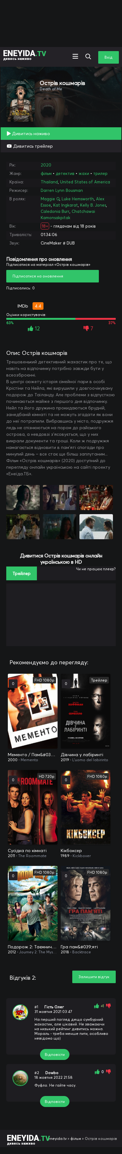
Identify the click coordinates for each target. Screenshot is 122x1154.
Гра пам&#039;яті (79, 947)
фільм (46, 173)
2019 (65, 759)
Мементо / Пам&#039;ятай (33, 754)
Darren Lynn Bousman (62, 190)
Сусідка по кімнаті (27, 850)
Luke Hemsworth (78, 198)
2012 (12, 952)
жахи (84, 173)
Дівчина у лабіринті (82, 754)
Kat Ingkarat (65, 205)
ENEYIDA (24, 55)
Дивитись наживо (30, 133)
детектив (65, 173)
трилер (100, 173)
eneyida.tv (57, 1138)
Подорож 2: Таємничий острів (33, 947)
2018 (65, 952)
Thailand (49, 181)
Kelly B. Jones (93, 205)
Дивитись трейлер (32, 146)
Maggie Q (50, 198)
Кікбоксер (71, 850)
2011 (11, 855)
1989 (65, 855)
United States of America (85, 181)
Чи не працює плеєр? (96, 568)
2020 (46, 164)
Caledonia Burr (55, 211)
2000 (13, 759)
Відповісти (55, 1054)
